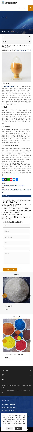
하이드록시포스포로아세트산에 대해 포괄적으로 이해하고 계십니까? (16, 217)
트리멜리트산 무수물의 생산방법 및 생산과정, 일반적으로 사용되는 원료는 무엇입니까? (16, 211)
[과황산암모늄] (16, 290)
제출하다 (10, 269)
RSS (13, 390)
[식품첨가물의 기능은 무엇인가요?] (16, 335)
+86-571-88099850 (10, 404)
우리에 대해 (5, 370)
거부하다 (10, 428)
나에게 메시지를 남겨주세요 (23, 50)
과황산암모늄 (9, 306)
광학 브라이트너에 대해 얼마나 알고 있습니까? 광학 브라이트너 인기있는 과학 (16, 205)
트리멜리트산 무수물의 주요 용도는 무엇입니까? (15, 208)
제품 (3, 375)
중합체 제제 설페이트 (10, 86)
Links (3, 390)
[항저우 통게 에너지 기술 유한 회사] (9, 2)
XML (18, 390)
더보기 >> (7, 309)
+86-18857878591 (12, 407)
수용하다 (18, 428)
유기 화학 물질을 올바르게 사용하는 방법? (13, 185)
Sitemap (8, 390)
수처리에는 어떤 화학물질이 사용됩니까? (13, 214)
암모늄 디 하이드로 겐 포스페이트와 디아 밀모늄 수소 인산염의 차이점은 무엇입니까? (16, 201)
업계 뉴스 (13, 31)
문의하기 (5, 400)
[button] (4, 295)
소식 (8, 31)
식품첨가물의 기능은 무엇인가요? (14, 354)
